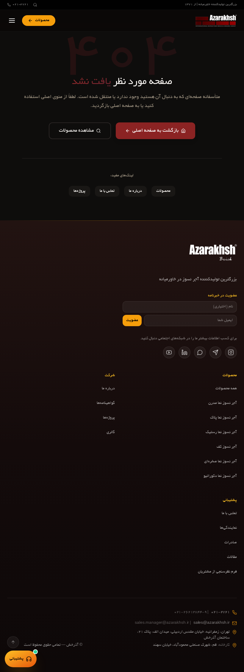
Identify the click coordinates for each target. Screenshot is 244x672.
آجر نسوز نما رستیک (221, 432)
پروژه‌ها (79, 191)
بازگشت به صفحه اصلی (155, 130)
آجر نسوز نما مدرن (222, 403)
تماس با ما (107, 191)
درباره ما (135, 191)
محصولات (163, 191)
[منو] (11, 20)
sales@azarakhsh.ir (182, 623)
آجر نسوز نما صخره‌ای (220, 462)
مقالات (232, 557)
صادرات (230, 543)
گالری (111, 432)
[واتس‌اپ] (200, 352)
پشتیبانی (17, 659)
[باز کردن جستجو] (35, 4)
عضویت (132, 320)
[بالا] (13, 642)
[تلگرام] (215, 352)
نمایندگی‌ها (228, 528)
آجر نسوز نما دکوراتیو (220, 476)
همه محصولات (226, 389)
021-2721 (20, 4)
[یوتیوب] (169, 352)
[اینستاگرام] (231, 352)
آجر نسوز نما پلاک (223, 418)
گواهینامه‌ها (106, 403)
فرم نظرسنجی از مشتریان (217, 572)
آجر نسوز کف (227, 447)
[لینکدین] (184, 352)
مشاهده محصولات (76, 130)
